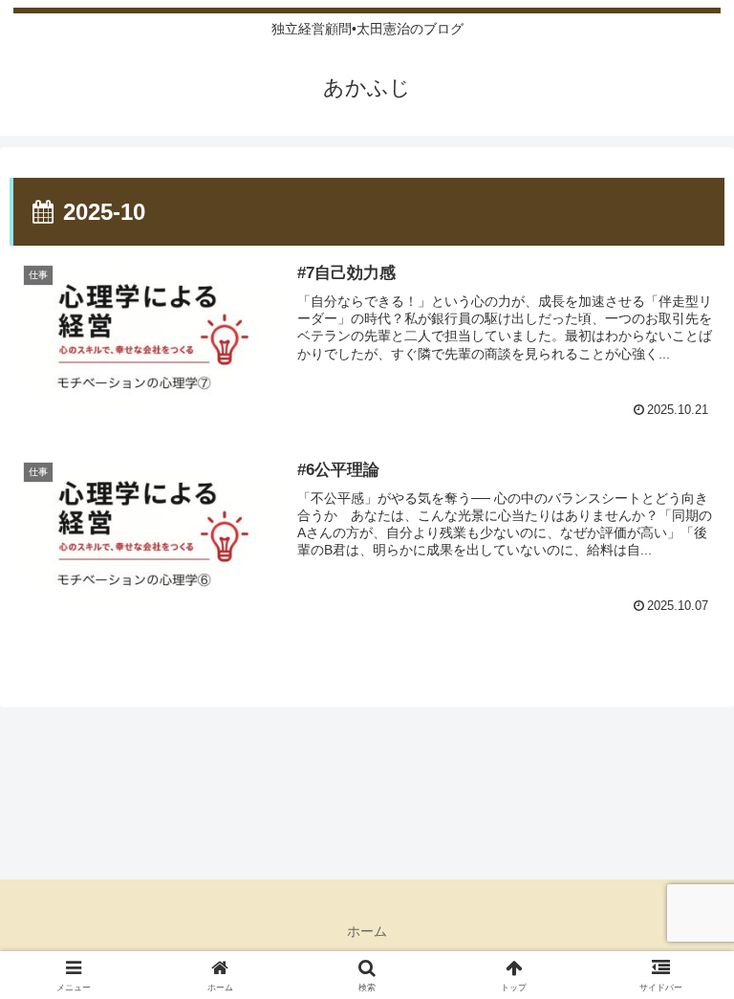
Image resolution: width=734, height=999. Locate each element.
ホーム (367, 931)
